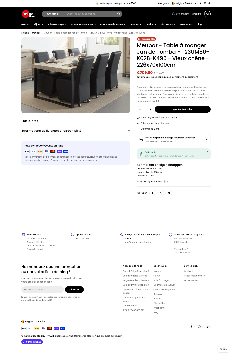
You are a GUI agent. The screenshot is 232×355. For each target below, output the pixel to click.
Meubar (36, 32)
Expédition (156, 77)
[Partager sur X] (160, 193)
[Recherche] (118, 13)
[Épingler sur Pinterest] (169, 193)
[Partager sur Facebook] (152, 193)
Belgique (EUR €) (184, 3)
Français (162, 3)
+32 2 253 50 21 (83, 238)
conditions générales (67, 297)
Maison (25, 32)
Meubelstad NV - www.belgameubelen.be (51, 335)
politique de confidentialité (39, 300)
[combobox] (82, 14)
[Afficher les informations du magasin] (206, 139)
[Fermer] (207, 151)
